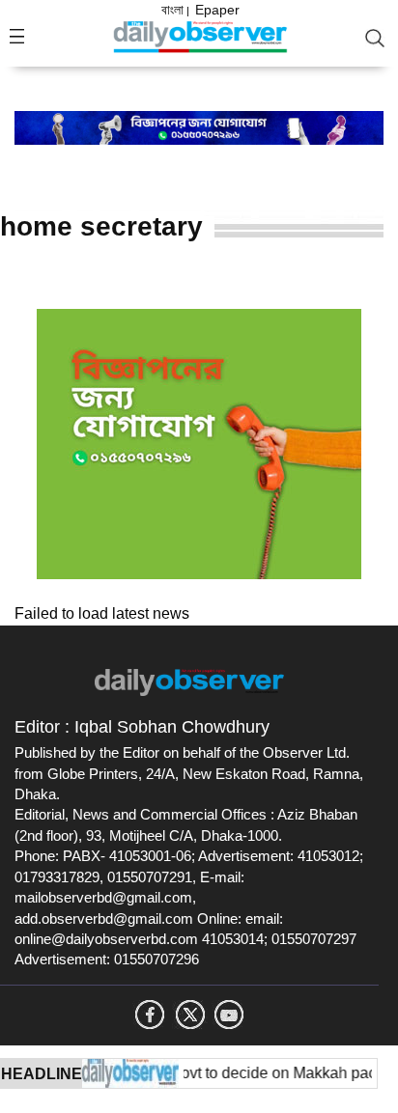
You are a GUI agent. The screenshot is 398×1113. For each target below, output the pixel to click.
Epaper (217, 9)
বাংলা (172, 9)
